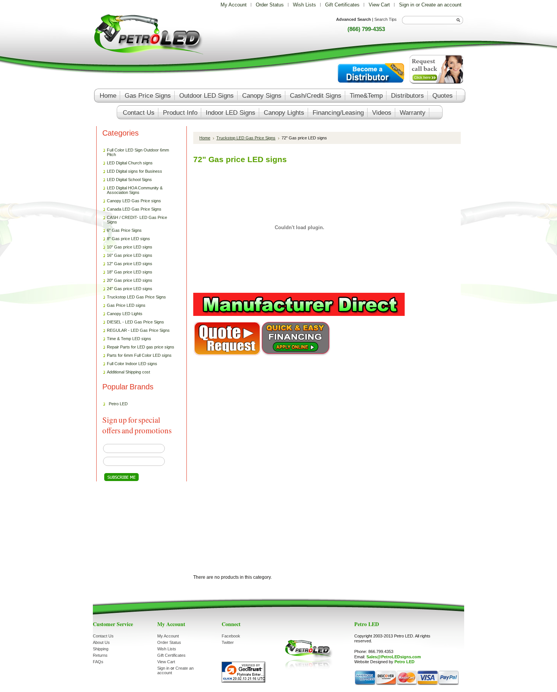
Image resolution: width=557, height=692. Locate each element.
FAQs (98, 661)
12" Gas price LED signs (129, 263)
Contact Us (103, 636)
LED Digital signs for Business (134, 171)
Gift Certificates (342, 5)
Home (204, 138)
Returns (100, 655)
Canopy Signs (262, 95)
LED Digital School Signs (129, 179)
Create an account (441, 5)
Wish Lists (304, 5)
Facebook (231, 636)
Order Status (270, 5)
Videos (381, 112)
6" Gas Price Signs (124, 230)
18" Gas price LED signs (129, 272)
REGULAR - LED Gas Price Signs (138, 330)
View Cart (380, 5)
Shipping (100, 649)
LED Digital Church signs (130, 163)
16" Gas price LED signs (129, 255)
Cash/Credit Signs (315, 95)
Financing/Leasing (338, 112)
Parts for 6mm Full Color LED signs (139, 355)
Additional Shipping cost (128, 372)
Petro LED (118, 403)
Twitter (228, 642)
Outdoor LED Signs (206, 95)
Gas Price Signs (148, 95)
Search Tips (385, 19)
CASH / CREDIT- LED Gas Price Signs (137, 219)
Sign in (406, 5)
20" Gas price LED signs (129, 280)
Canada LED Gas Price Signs (132, 209)
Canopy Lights (284, 112)
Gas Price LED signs (124, 305)
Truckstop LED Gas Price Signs (134, 297)
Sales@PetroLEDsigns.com (393, 657)
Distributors (407, 95)
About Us (101, 642)
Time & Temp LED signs (129, 338)
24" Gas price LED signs (129, 288)
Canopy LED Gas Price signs (134, 200)
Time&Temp (366, 95)
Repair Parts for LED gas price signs (138, 347)
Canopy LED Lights (124, 313)
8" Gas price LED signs (128, 238)
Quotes (442, 95)
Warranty (413, 112)
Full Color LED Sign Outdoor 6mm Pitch (138, 152)
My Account (234, 5)
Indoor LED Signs (230, 112)
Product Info (180, 112)
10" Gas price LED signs (129, 247)
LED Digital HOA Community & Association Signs (135, 190)
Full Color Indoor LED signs (132, 363)
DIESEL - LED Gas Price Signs (135, 322)
